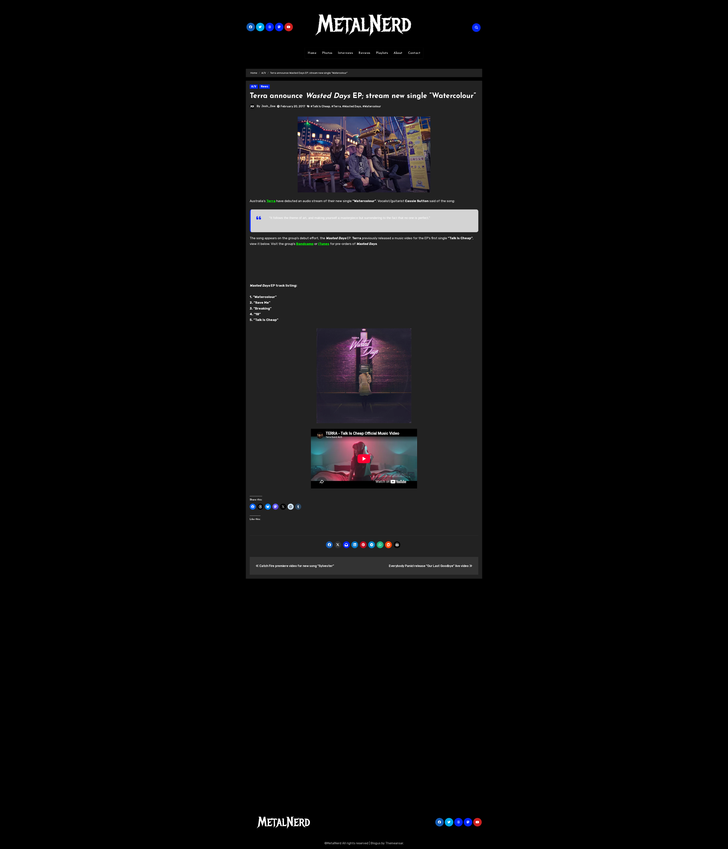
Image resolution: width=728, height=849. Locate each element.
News (264, 86)
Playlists (382, 53)
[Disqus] (364, 637)
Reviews (364, 53)
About (398, 53)
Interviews (345, 53)
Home (312, 53)
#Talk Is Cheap (320, 106)
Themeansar (394, 843)
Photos (327, 53)
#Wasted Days (351, 106)
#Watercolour (371, 106)
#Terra (336, 106)
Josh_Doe (268, 106)
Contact (414, 53)
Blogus (375, 843)
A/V (253, 86)
